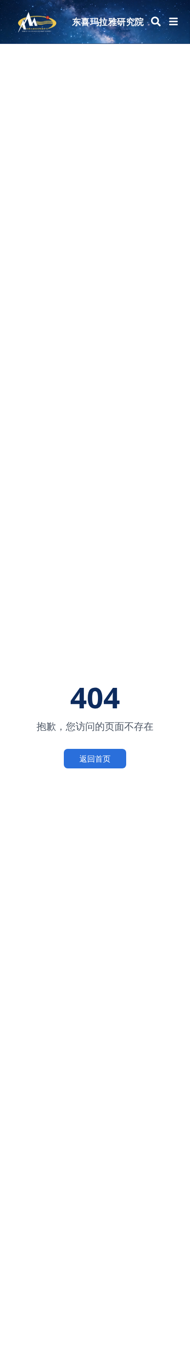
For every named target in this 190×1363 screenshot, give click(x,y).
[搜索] (156, 21)
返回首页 (95, 758)
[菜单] (173, 21)
